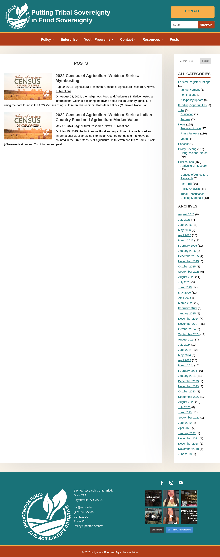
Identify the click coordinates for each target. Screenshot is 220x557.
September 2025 (189, 271)
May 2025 (184, 292)
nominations (188, 94)
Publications (63, 91)
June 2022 (185, 422)
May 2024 (184, 355)
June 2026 (185, 224)
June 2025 (185, 287)
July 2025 (184, 282)
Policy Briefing (187, 149)
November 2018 (188, 449)
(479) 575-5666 (84, 512)
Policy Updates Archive (88, 526)
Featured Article (191, 128)
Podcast (183, 144)
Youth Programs (97, 40)
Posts (174, 40)
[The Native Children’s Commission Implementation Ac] (189, 516)
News (150, 86)
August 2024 (186, 339)
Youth (184, 138)
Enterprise (69, 40)
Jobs (181, 110)
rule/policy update (192, 100)
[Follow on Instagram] (171, 483)
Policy (46, 40)
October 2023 (187, 391)
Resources (151, 40)
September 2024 (189, 334)
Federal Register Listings (194, 82)
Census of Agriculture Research (124, 86)
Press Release (190, 133)
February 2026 (187, 245)
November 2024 (188, 323)
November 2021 (188, 438)
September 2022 (189, 417)
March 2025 (185, 303)
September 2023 (189, 396)
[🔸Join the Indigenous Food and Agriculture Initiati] (171, 516)
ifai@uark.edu (83, 507)
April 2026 (184, 235)
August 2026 (186, 214)
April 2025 (184, 297)
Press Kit (79, 521)
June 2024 (185, 349)
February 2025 (187, 308)
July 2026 (184, 219)
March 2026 (185, 240)
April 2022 (184, 428)
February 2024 (187, 370)
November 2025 (188, 261)
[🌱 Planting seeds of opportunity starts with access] (153, 498)
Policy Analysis (190, 188)
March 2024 (185, 365)
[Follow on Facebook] (162, 483)
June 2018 (185, 454)
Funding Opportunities (192, 105)
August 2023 (186, 402)
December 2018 (188, 443)
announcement (190, 89)
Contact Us (81, 516)
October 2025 (187, 266)
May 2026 (184, 230)
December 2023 (188, 381)
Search (205, 61)
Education (187, 114)
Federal (185, 119)
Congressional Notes (194, 153)
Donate (193, 11)
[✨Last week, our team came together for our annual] (153, 516)
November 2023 (188, 386)
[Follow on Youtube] (181, 483)
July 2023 (184, 407)
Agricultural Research (89, 86)
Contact (126, 40)
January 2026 (187, 251)
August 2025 (186, 277)
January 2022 (187, 433)
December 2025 (188, 256)
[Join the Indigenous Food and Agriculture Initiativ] (189, 498)
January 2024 (187, 375)
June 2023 (185, 412)
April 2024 (184, 360)
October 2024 (187, 329)
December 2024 (188, 318)
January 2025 (187, 313)
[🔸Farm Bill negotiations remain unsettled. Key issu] (171, 498)
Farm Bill (186, 183)
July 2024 (184, 344)
